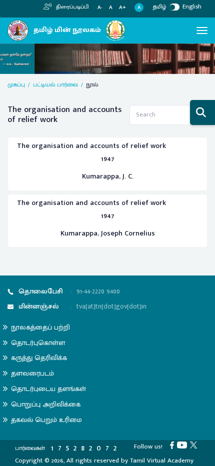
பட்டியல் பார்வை (55, 84)
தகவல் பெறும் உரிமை (46, 419)
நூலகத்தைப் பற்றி (40, 327)
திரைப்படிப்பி (71, 7)
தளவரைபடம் (32, 373)
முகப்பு (16, 84)
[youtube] (183, 444)
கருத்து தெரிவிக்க (39, 357)
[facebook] (173, 444)
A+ (122, 8)
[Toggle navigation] (202, 30)
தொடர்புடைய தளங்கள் (48, 389)
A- (100, 8)
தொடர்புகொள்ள (38, 343)
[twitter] (195, 444)
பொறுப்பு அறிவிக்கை (45, 404)
